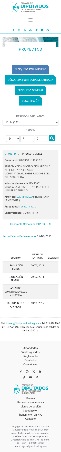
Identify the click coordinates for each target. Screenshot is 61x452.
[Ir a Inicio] (30, 6)
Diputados (30, 360)
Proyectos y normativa (30, 402)
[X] (24, 29)
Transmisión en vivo (30, 414)
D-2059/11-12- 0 (27, 206)
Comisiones (30, 364)
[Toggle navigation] (30, 20)
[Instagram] (19, 29)
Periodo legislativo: (30, 116)
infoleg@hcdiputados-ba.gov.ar (23, 323)
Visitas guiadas (30, 352)
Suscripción (30, 100)
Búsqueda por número (30, 69)
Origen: (31, 130)
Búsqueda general (31, 90)
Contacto (30, 418)
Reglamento (30, 356)
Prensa (30, 398)
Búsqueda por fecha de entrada (30, 79)
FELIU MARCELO (24, 196)
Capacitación (30, 410)
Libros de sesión (31, 406)
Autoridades (30, 348)
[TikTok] (36, 29)
